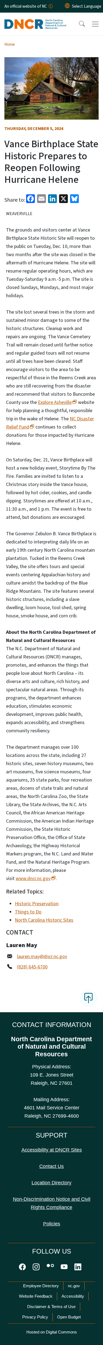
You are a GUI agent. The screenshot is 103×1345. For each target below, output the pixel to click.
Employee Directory (41, 1285)
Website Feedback (35, 1296)
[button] (78, 24)
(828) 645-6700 (32, 967)
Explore (55, 402)
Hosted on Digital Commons (51, 1332)
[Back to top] (88, 998)
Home (9, 44)
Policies (51, 1224)
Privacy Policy (35, 1317)
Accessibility (73, 1296)
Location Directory (51, 1182)
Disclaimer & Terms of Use (51, 1306)
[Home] (35, 19)
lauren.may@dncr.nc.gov (42, 956)
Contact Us (51, 1166)
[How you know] (50, 6)
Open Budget (69, 1317)
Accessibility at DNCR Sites (51, 1150)
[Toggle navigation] (95, 24)
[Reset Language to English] (67, 6)
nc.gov (74, 1285)
